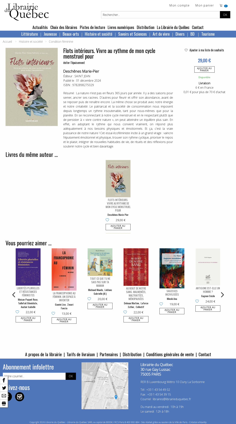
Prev (14, 295)
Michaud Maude (95, 290)
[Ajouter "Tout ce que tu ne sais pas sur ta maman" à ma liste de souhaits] (90, 299)
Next (222, 295)
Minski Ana (172, 299)
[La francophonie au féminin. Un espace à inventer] (64, 269)
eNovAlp (202, 422)
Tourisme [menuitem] (208, 34)
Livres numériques (121, 27)
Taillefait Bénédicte (27, 303)
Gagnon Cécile (208, 296)
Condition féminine (61, 42)
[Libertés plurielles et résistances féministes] (28, 267)
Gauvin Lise (60, 304)
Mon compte (179, 5)
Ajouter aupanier (204, 69)
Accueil (7, 42)
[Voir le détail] (118, 178)
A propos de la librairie (43, 354)
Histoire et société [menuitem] (98, 34)
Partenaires (109, 354)
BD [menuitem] (192, 34)
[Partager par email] (4, 395)
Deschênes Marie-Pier (81, 71)
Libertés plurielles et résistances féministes (28, 291)
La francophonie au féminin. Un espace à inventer (64, 296)
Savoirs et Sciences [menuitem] (132, 34)
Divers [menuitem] (180, 34)
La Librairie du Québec (173, 27)
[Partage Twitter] (4, 388)
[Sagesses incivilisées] (171, 268)
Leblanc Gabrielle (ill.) (103, 291)
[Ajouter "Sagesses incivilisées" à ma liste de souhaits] (161, 304)
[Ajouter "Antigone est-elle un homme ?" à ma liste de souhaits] (197, 301)
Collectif (140, 307)
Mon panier (204, 5)
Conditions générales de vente (170, 354)
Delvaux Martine (131, 303)
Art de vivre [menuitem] (161, 34)
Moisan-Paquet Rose (27, 299)
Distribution (145, 27)
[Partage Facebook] (4, 380)
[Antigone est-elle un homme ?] (207, 267)
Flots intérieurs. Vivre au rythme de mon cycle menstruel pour (118, 205)
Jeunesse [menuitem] (50, 34)
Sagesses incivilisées (172, 292)
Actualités (40, 27)
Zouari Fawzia (67, 306)
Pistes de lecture (92, 27)
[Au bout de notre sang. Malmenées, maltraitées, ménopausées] (136, 267)
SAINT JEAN (82, 76)
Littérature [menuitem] (29, 34)
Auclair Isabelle (28, 307)
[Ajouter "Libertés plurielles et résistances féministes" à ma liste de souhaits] (18, 312)
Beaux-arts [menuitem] (71, 34)
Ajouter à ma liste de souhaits (206, 50)
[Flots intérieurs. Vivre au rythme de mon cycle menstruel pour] (118, 178)
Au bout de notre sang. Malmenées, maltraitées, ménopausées (136, 293)
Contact (198, 27)
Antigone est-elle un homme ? (208, 290)
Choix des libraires (63, 27)
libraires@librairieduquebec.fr (172, 399)
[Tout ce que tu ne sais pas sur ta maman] (100, 262)
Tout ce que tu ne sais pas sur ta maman (100, 281)
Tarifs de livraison (81, 354)
